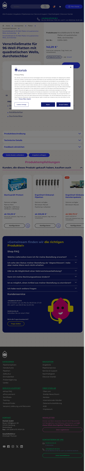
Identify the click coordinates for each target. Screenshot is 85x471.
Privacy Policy (22, 99)
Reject (48, 104)
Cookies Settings (21, 104)
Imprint (29, 99)
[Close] (70, 67)
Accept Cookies (63, 104)
